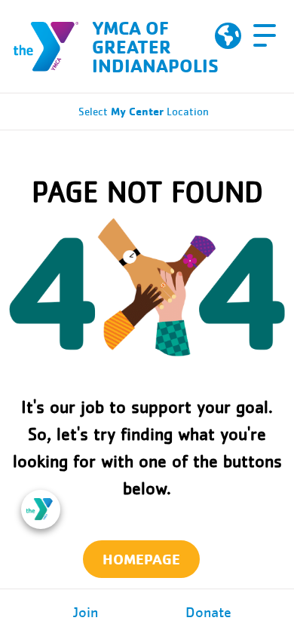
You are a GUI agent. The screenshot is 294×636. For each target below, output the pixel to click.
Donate (208, 612)
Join (85, 612)
